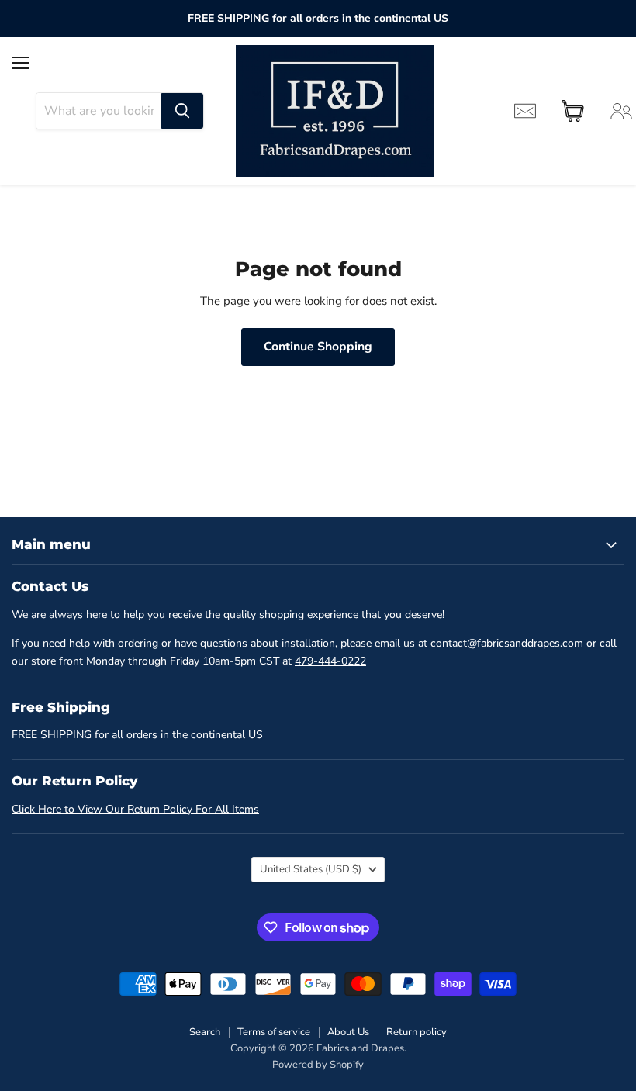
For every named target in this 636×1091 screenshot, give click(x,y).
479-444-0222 (330, 661)
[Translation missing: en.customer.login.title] (621, 111)
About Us (348, 1032)
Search (204, 1032)
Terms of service (273, 1032)
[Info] (525, 111)
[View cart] (573, 110)
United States (310, 869)
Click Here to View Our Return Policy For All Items (135, 809)
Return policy (416, 1032)
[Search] (182, 111)
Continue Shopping (318, 346)
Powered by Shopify (318, 1065)
